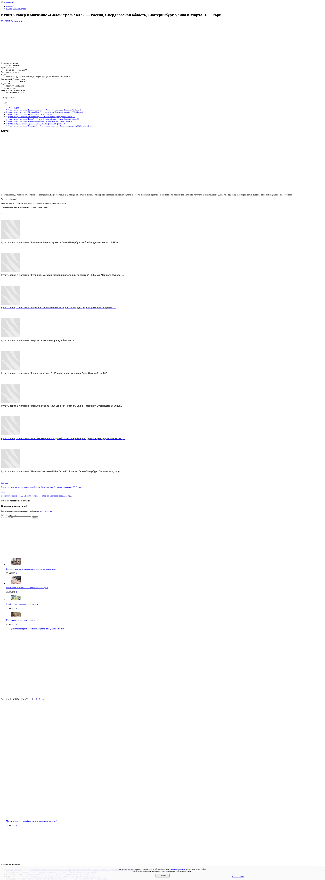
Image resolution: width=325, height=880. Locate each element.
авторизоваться (46, 511)
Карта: (16, 108)
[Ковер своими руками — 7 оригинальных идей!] (16, 583)
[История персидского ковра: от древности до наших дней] (16, 564)
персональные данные (177, 869)
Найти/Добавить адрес (16, 9)
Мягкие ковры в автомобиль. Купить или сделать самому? (31, 821)
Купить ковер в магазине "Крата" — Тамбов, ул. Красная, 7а (31, 114)
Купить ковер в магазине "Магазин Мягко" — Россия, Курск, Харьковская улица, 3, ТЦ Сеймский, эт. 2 (47, 112)
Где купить (15, 21)
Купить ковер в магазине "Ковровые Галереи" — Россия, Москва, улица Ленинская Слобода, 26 (45, 110)
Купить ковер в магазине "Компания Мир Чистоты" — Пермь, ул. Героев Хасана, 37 (40, 121)
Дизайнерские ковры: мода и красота (22, 604)
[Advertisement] (77, 42)
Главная (9, 6)
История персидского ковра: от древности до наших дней (31, 569)
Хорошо (163, 876)
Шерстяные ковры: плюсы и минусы (22, 620)
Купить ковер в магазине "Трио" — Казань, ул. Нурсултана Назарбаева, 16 (36, 124)
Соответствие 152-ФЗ (238, 876)
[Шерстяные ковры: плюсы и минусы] (16, 616)
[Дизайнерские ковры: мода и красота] (16, 600)
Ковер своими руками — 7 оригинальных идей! (27, 588)
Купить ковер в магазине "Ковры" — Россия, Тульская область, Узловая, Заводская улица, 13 (43, 119)
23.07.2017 (5, 21)
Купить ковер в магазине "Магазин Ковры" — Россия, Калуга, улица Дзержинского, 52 (41, 117)
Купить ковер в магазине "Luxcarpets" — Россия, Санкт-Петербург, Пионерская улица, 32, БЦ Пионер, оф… (49, 126)
